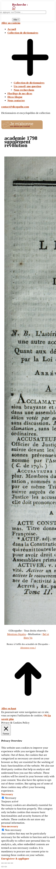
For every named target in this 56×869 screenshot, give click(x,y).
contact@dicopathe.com (15, 106)
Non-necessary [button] (9, 826)
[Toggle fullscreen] (8, 863)
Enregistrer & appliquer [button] (15, 858)
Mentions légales (16, 634)
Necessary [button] (7, 794)
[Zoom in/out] (12, 863)
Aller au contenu (10, 22)
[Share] (5, 863)
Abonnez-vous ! (28, 647)
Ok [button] (45, 715)
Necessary (10, 797)
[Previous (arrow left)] (2, 866)
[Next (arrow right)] (5, 866)
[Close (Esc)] (2, 863)
